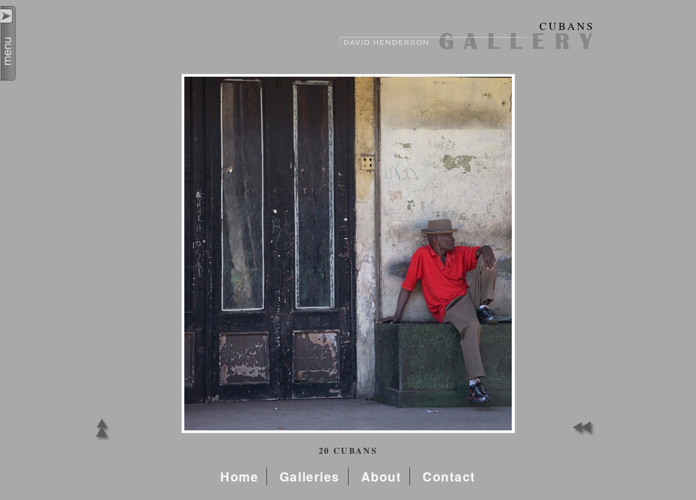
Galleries (309, 476)
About (381, 476)
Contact (449, 476)
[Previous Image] (581, 434)
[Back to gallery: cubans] (101, 440)
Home (239, 476)
